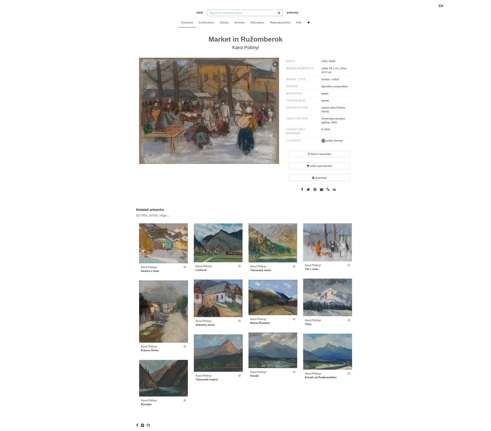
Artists (224, 22)
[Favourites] (308, 23)
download (320, 177)
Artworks (187, 22)
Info (299, 22)
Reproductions (280, 22)
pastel (325, 100)
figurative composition (334, 86)
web (200, 12)
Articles (240, 22)
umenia (292, 12)
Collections (206, 22)
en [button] (441, 5)
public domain (334, 140)
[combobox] (245, 13)
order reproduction (320, 165)
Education (257, 22)
